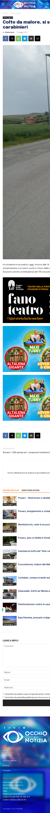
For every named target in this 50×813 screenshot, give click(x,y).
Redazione (9, 32)
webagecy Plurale (13, 808)
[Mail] (14, 728)
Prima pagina (15, 13)
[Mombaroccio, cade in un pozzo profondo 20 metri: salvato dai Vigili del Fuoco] (10, 527)
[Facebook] (5, 38)
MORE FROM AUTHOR (30, 490)
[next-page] (9, 631)
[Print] (31, 38)
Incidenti (7, 545)
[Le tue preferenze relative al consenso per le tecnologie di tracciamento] (2, 609)
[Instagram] (9, 728)
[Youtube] (24, 728)
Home (5, 13)
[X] (12, 38)
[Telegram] (25, 38)
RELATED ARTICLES (11, 490)
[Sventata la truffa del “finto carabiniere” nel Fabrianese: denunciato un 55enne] (10, 554)
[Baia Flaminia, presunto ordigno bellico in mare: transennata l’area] (10, 621)
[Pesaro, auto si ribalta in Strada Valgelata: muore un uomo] (10, 541)
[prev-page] (4, 631)
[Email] (37, 38)
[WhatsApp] (18, 38)
